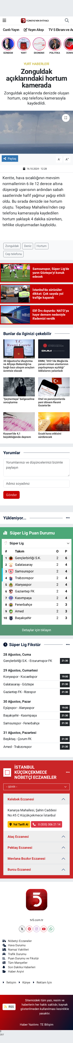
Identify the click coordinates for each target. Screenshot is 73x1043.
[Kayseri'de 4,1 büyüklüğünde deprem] (19, 421)
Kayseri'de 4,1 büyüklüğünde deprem (17, 435)
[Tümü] (68, 518)
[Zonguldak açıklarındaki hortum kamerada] (36, 132)
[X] (22, 929)
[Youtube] (43, 929)
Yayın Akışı (35, 30)
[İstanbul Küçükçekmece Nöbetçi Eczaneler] (68, 772)
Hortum (42, 246)
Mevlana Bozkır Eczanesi (26, 858)
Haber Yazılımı (29, 1024)
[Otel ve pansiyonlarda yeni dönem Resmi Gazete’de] (54, 387)
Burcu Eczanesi (19, 869)
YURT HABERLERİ (36, 64)
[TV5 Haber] (34, 20)
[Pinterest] (29, 929)
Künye (26, 982)
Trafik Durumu (17, 954)
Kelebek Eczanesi (21, 799)
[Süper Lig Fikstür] (68, 644)
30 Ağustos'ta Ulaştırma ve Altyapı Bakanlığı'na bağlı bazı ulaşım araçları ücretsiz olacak (18, 365)
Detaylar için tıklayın (36, 630)
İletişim (11, 982)
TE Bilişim (46, 1024)
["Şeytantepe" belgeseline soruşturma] (19, 387)
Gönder (11, 495)
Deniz (27, 246)
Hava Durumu (17, 945)
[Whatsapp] (51, 929)
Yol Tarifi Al (20, 824)
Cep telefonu (13, 254)
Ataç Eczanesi (18, 837)
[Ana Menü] (4, 20)
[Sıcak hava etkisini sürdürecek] (54, 421)
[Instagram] (36, 929)
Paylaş (12, 158)
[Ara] (66, 20)
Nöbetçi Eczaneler (20, 941)
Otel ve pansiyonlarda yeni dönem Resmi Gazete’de (51, 402)
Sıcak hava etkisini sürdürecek (49, 435)
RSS (11, 1007)
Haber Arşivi (16, 971)
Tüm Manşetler (17, 962)
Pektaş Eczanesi (20, 848)
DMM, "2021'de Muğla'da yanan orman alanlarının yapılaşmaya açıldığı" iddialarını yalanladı (53, 365)
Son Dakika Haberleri (21, 967)
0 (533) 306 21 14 (48, 824)
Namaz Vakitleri (18, 949)
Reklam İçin (44, 982)
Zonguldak (12, 246)
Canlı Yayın (11, 30)
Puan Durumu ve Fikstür (23, 958)
